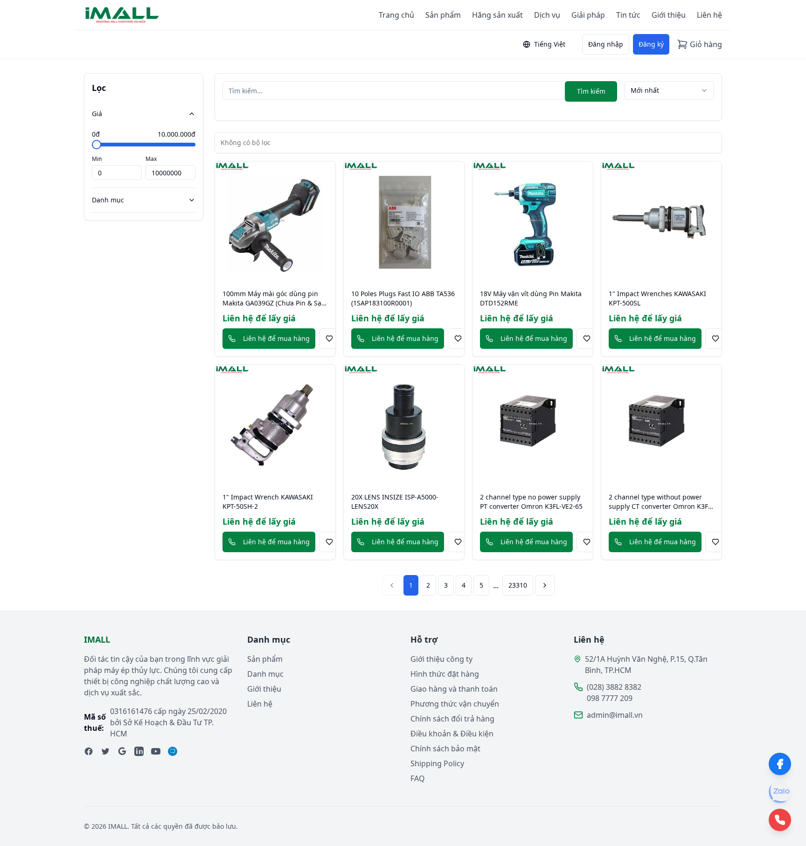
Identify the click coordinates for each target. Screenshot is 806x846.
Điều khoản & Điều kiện (451, 733)
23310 (517, 585)
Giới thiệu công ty (441, 659)
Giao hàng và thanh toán (454, 689)
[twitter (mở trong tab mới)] (105, 751)
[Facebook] (780, 764)
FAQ (417, 778)
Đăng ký (651, 44)
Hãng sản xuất (497, 15)
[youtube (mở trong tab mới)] (155, 751)
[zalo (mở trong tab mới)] (172, 751)
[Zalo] (780, 792)
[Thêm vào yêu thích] (329, 338)
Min (97, 159)
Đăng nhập (605, 44)
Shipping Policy (437, 763)
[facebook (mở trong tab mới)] (88, 751)
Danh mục (108, 199)
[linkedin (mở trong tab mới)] (139, 751)
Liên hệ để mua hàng (276, 338)
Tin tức (628, 15)
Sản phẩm (443, 15)
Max (151, 159)
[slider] (96, 144)
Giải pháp (588, 15)
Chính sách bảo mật (445, 748)
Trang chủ (396, 15)
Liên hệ (709, 15)
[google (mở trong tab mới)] (122, 751)
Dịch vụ (547, 15)
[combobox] (669, 90)
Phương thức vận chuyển (454, 704)
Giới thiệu (669, 15)
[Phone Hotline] (780, 820)
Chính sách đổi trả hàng (452, 719)
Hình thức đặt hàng (444, 674)
